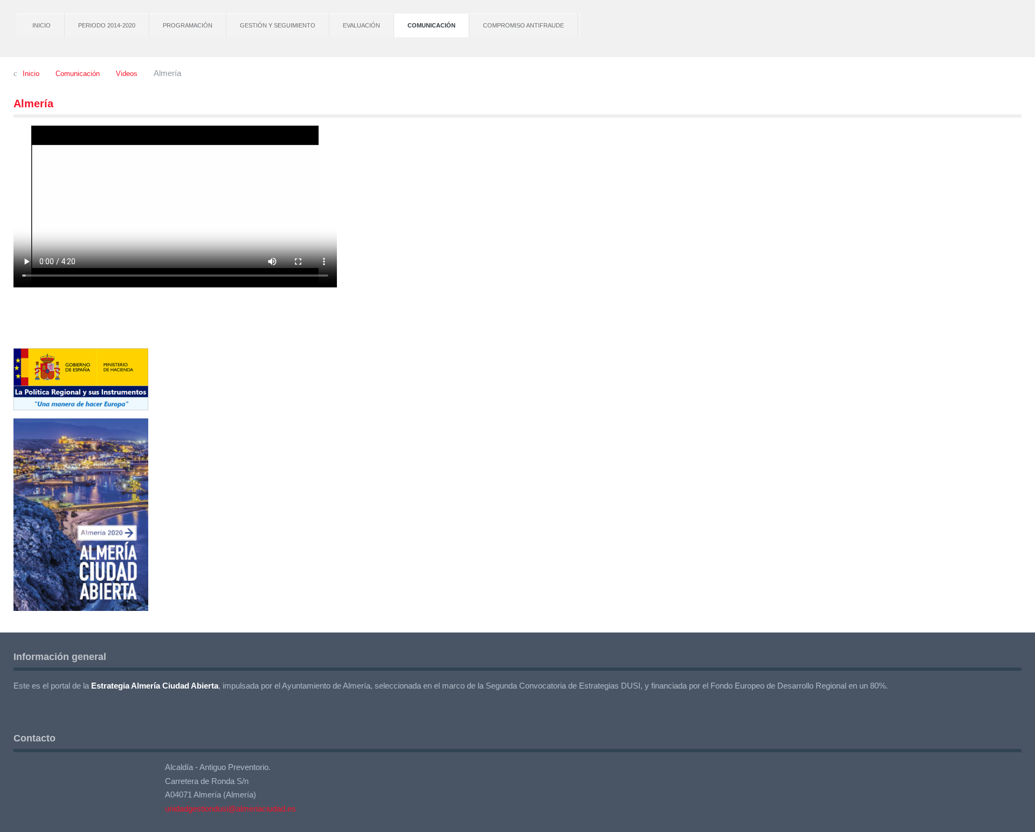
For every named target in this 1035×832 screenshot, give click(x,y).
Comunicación (432, 25)
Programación (187, 25)
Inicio (41, 25)
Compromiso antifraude (523, 25)
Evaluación (361, 25)
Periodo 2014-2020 (106, 25)
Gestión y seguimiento (277, 25)
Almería (33, 103)
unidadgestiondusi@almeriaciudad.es (230, 808)
